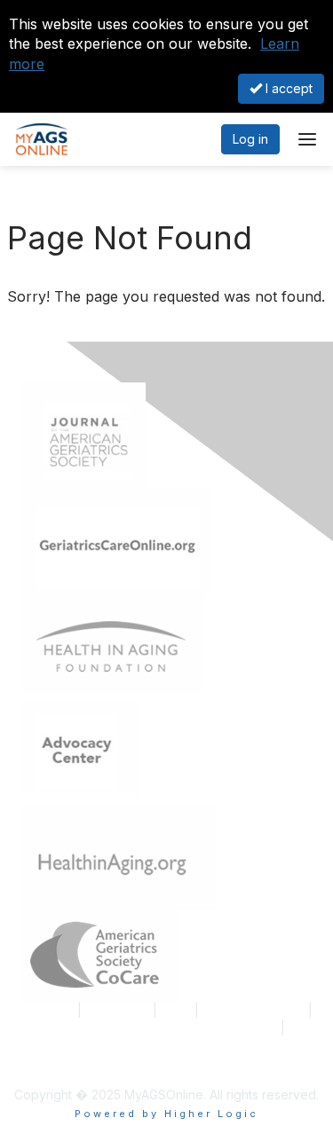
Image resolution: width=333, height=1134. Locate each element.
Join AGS (47, 1010)
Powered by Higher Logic (166, 1113)
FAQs (176, 1010)
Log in (250, 138)
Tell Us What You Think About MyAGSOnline (148, 1028)
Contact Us (117, 1010)
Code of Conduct (253, 1010)
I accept (287, 88)
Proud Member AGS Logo (95, 1044)
